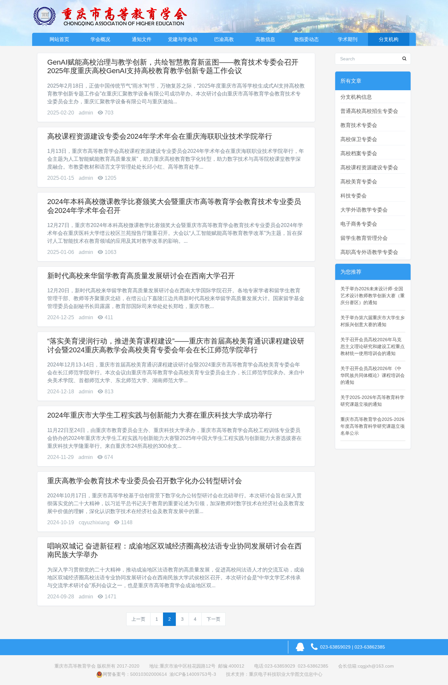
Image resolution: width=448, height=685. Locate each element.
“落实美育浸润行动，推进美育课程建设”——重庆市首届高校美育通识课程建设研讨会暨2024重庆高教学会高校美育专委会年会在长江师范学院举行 (175, 345)
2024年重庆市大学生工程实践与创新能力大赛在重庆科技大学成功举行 (159, 415)
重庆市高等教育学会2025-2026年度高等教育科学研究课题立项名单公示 (372, 426)
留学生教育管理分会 (364, 238)
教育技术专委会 (358, 125)
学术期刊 (347, 39)
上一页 (138, 619)
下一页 (213, 619)
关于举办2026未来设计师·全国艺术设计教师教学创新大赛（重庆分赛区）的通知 (372, 295)
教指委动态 (306, 39)
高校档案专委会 (358, 153)
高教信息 (265, 39)
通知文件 (142, 39)
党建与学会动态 (182, 41)
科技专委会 (353, 195)
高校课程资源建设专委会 (369, 167)
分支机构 (388, 39)
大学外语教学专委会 (364, 210)
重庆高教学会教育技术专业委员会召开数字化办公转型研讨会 (144, 481)
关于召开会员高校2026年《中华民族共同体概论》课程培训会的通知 (372, 375)
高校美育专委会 (358, 181)
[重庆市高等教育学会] (114, 16)
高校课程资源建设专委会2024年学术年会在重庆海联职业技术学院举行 (159, 136)
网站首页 (59, 39)
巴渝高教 (224, 39)
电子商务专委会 (358, 224)
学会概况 (100, 39)
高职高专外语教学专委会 (369, 252)
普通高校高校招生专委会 (369, 111)
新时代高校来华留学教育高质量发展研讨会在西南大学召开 (141, 276)
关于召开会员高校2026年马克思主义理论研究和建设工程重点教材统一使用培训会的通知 (372, 346)
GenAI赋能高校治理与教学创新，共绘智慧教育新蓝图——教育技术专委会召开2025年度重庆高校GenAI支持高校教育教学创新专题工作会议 (172, 66)
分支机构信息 (356, 97)
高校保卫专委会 (358, 139)
